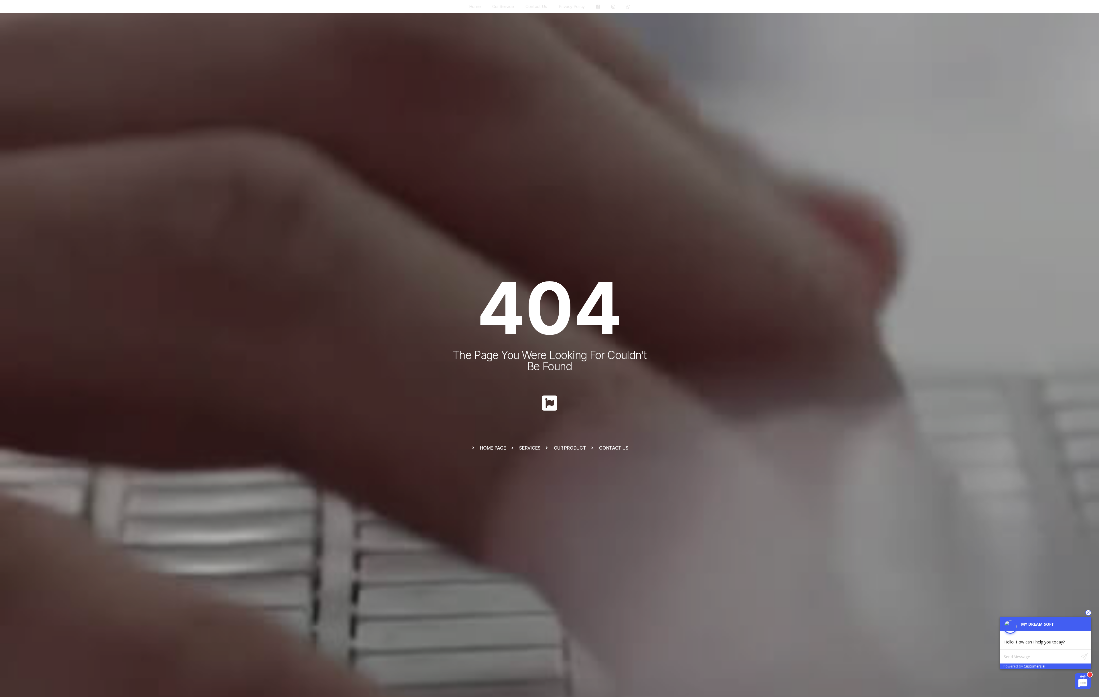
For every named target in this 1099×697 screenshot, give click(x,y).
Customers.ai (1034, 666)
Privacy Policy (572, 6)
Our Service (503, 6)
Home (475, 6)
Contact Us (536, 6)
